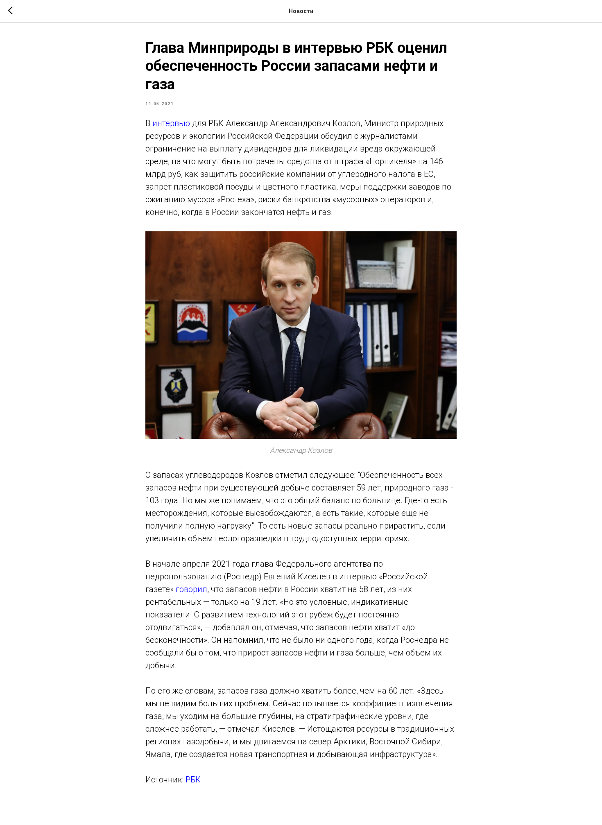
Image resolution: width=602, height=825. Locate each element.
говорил (191, 589)
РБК (193, 779)
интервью (171, 123)
